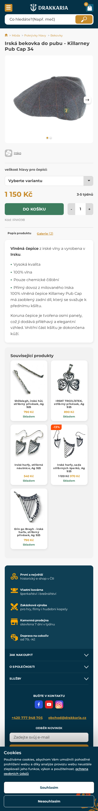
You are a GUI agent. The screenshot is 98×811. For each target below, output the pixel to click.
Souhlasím (49, 787)
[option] (49, 100)
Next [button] (87, 99)
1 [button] (47, 138)
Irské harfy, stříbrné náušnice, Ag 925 (29, 466)
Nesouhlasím (49, 801)
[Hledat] (84, 19)
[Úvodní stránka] (6, 35)
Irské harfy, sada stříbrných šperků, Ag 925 (69, 468)
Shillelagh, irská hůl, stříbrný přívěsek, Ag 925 (29, 404)
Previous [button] (10, 99)
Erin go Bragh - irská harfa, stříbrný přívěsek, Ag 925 (29, 532)
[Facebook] (39, 704)
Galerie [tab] (45, 233)
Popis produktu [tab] (19, 233)
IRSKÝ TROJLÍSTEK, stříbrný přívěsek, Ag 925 (69, 404)
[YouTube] (49, 704)
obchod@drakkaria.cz (67, 718)
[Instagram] (59, 704)
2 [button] (51, 138)
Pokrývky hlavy (35, 35)
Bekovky (56, 35)
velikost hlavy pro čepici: (26, 169)
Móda (16, 35)
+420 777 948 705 (27, 718)
